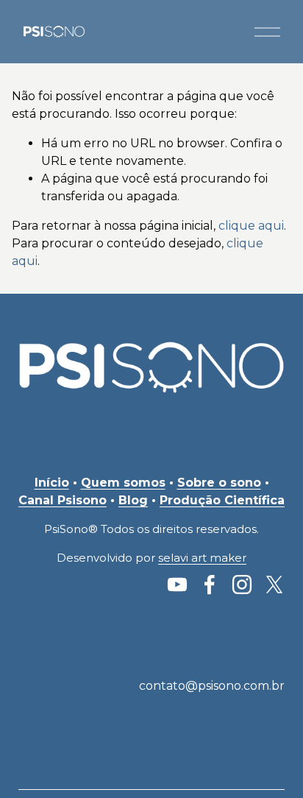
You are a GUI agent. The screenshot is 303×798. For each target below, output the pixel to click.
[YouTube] (177, 584)
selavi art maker (202, 558)
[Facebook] (209, 584)
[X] (274, 584)
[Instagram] (242, 584)
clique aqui (251, 226)
